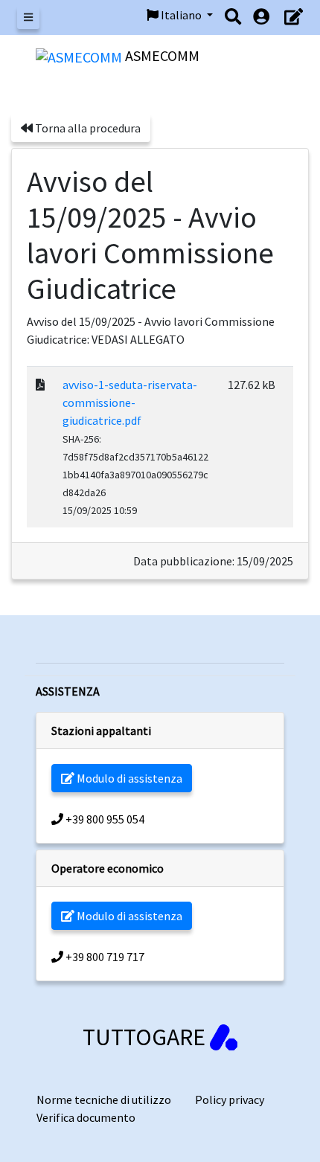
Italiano (181, 14)
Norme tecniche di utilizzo (103, 1099)
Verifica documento (85, 1117)
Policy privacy (229, 1099)
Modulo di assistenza (128, 778)
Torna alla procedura (87, 128)
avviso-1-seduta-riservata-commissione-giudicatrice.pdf (130, 402)
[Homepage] (80, 55)
